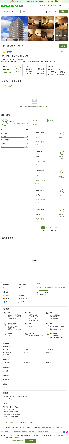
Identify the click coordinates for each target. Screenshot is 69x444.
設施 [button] (23, 46)
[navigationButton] (39, 227)
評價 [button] (18, 46)
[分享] (66, 52)
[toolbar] (32, 11)
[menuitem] (46, 5)
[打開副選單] (66, 5)
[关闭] (66, 436)
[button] (9, 5)
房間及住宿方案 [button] (11, 46)
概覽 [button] (4, 46)
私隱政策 (17, 437)
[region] (34, 438)
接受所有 (31, 440)
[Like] (62, 52)
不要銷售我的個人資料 (17, 440)
